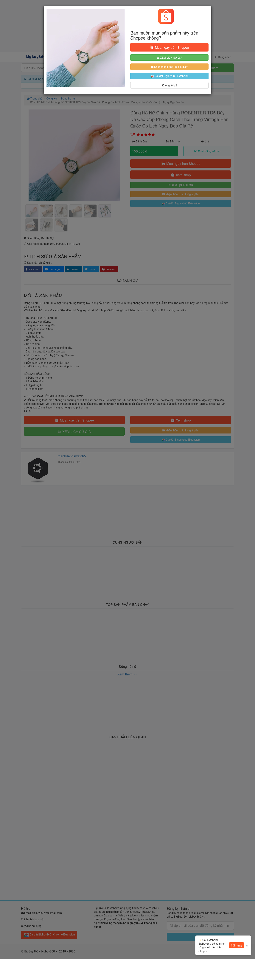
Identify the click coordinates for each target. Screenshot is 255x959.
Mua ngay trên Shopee (171, 47)
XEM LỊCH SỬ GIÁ (170, 57)
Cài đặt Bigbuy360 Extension (171, 76)
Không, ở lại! (169, 85)
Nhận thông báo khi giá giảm (170, 67)
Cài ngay (236, 945)
